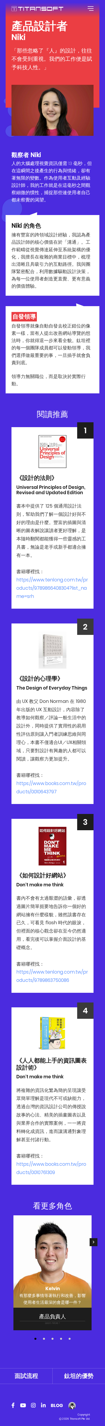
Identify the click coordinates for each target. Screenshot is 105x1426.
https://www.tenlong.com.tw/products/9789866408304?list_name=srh (52, 588)
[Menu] (90, 8)
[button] (35, 1339)
